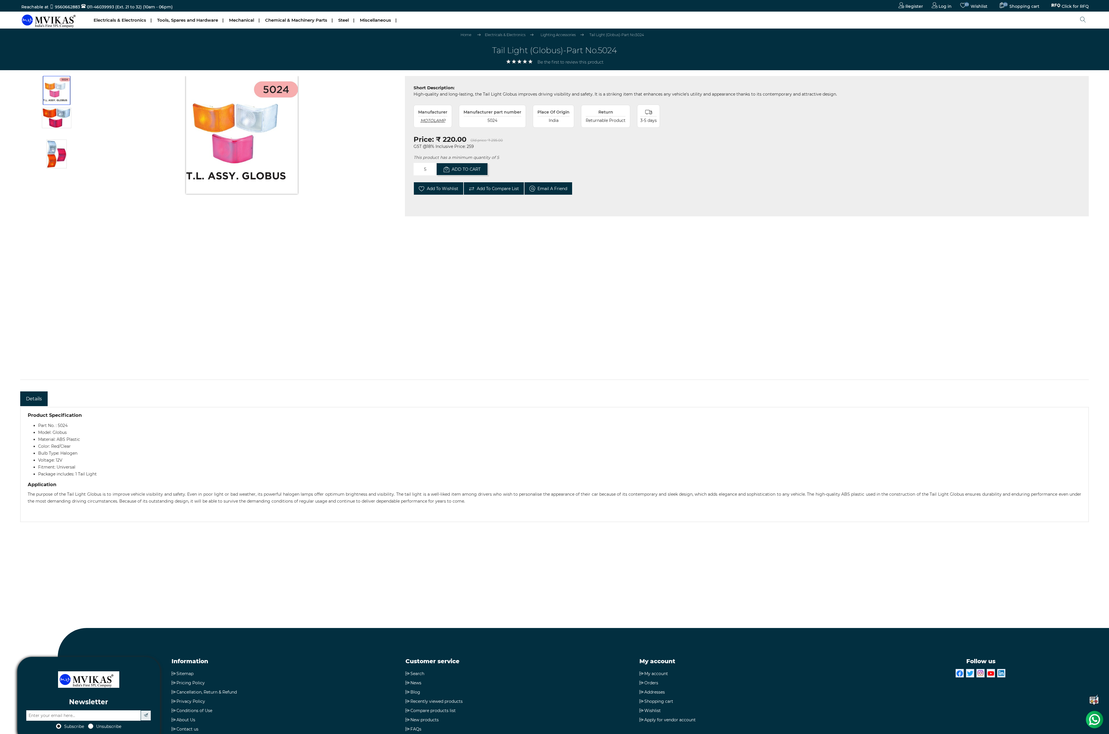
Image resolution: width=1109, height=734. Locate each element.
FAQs (415, 729)
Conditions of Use (194, 710)
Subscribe (74, 726)
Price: (424, 139)
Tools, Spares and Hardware (187, 20)
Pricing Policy (190, 682)
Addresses (654, 692)
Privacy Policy (190, 701)
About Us (185, 719)
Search (417, 673)
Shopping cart (658, 701)
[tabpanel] (554, 464)
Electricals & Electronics (120, 20)
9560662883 (67, 7)
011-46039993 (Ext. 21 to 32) (114, 7)
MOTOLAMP (432, 120)
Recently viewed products (436, 701)
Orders (651, 682)
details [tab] (34, 399)
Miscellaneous (375, 20)
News (415, 682)
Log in (944, 6)
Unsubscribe (108, 726)
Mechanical (241, 20)
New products (424, 719)
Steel (343, 20)
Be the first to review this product (570, 62)
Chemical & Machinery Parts (296, 20)
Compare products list (433, 710)
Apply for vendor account (670, 719)
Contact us (187, 729)
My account (656, 673)
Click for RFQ (1075, 5)
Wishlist (652, 710)
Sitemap (184, 673)
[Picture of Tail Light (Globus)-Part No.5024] (57, 90)
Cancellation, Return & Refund (206, 692)
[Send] (146, 715)
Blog (415, 692)
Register (913, 6)
